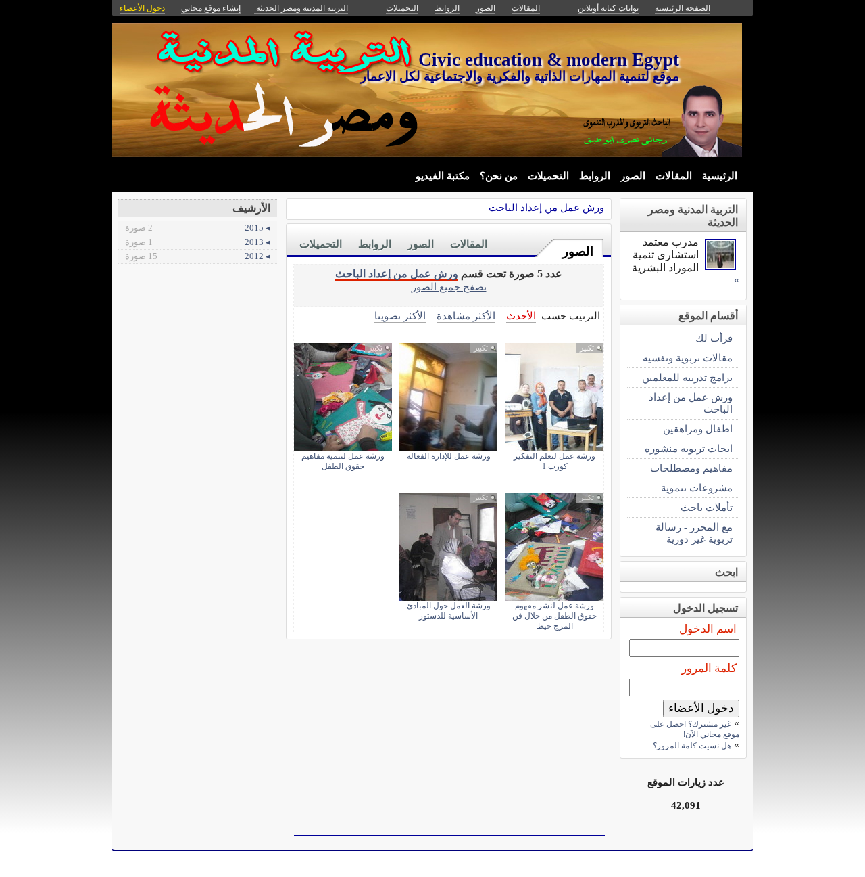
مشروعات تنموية (697, 487)
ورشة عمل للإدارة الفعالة (449, 456)
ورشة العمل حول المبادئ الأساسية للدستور (449, 611)
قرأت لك (714, 338)
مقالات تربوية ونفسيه (688, 357)
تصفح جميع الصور (449, 286)
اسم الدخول (708, 629)
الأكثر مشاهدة (466, 315)
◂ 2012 (197, 256)
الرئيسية (719, 176)
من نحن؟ (499, 176)
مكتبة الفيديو (443, 176)
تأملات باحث (707, 507)
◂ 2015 (197, 228)
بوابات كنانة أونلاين (608, 8)
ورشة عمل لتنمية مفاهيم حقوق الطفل (343, 461)
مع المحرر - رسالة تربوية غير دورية (694, 533)
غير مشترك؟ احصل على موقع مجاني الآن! (694, 729)
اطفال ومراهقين (698, 428)
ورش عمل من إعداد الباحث (546, 207)
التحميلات (548, 176)
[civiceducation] (720, 266)
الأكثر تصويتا (400, 315)
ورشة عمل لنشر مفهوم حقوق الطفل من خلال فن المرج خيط (554, 616)
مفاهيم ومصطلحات (691, 468)
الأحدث (521, 315)
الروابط (594, 176)
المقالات (674, 176)
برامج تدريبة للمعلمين (687, 377)
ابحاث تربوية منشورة (689, 448)
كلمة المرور (709, 668)
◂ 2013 (197, 242)
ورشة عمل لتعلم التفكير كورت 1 (554, 461)
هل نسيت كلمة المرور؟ (692, 745)
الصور (632, 176)
